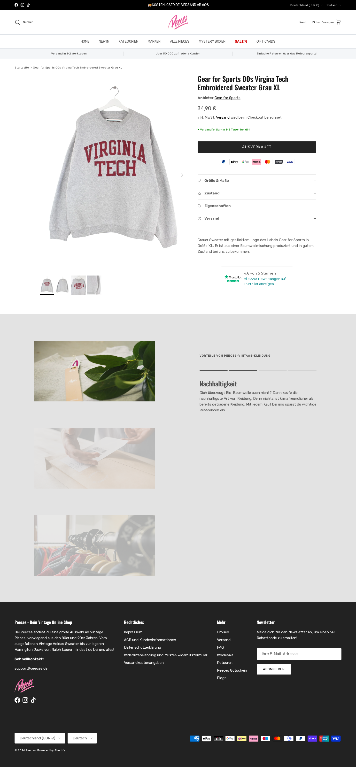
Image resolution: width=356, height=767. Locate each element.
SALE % (241, 41)
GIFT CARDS (265, 41)
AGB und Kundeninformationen (150, 640)
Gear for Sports (227, 98)
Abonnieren (274, 669)
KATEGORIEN (128, 41)
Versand (223, 117)
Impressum (133, 632)
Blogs (221, 678)
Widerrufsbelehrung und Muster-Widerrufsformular (165, 655)
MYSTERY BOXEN (212, 41)
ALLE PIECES (179, 41)
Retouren (224, 662)
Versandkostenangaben (144, 662)
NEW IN (104, 41)
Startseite (22, 67)
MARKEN (154, 41)
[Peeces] (178, 22)
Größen (223, 632)
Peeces (31, 750)
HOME (85, 41)
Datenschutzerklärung (142, 647)
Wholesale (225, 655)
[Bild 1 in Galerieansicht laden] (113, 173)
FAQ (220, 647)
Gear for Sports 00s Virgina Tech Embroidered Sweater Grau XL (77, 67)
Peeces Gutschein (232, 670)
